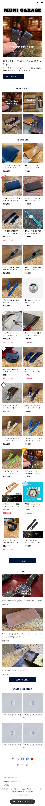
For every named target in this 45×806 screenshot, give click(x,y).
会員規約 (6, 785)
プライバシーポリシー (10, 777)
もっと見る (22, 561)
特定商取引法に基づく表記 (11, 781)
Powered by (20, 795)
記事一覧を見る (22, 680)
